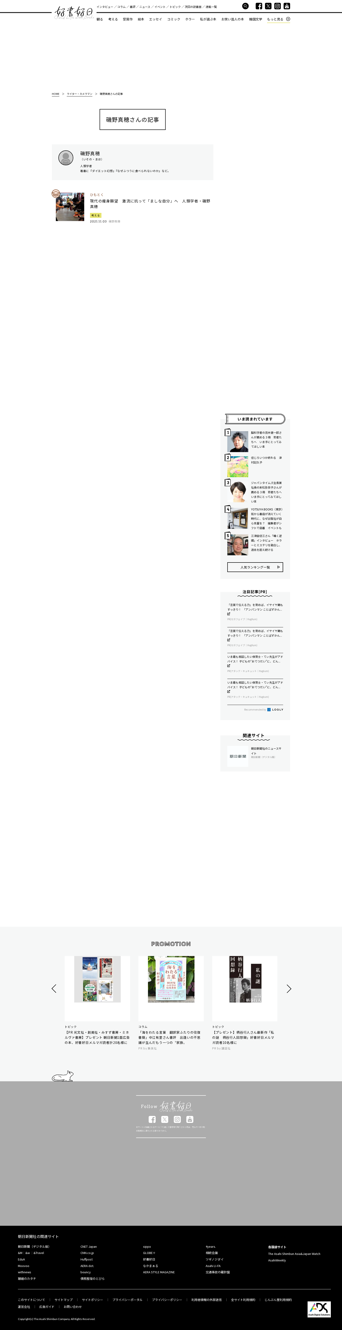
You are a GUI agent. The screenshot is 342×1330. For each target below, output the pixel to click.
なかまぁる (150, 1266)
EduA (21, 1259)
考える (113, 19)
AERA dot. (87, 1266)
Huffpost (86, 1259)
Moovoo (23, 1266)
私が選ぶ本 (208, 19)
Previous (54, 988)
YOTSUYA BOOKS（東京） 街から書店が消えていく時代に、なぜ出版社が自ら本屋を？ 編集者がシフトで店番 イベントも (267, 518)
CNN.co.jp (87, 1253)
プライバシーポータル (127, 1299)
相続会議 (212, 1253)
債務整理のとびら (92, 1278)
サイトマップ (63, 1299)
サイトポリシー (92, 1299)
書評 (132, 7)
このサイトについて (31, 1299)
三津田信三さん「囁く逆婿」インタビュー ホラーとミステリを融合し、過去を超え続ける (266, 543)
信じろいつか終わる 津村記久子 (266, 460)
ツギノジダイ (215, 1259)
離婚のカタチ (27, 1278)
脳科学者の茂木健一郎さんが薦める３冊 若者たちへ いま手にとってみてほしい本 (266, 439)
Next (288, 988)
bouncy (85, 1272)
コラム (121, 7)
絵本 (141, 19)
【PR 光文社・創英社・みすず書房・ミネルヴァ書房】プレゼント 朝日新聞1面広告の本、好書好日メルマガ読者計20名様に (97, 1037)
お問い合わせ (73, 1306)
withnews (24, 1272)
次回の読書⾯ (193, 7)
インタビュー (105, 7)
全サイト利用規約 (243, 1299)
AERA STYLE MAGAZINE (159, 1272)
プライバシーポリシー (167, 1299)
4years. (211, 1246)
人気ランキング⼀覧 (255, 567)
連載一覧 (211, 7)
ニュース (144, 7)
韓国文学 (255, 19)
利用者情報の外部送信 (206, 1299)
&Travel (39, 1253)
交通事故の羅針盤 (218, 1272)
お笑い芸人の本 (232, 19)
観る (100, 19)
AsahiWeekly (277, 1260)
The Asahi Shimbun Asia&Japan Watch (294, 1253)
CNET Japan (88, 1246)
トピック (175, 7)
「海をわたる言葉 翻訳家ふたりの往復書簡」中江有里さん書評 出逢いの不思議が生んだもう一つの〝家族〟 (169, 1037)
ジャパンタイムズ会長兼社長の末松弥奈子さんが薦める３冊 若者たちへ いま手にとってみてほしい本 (267, 492)
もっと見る (275, 19)
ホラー (190, 19)
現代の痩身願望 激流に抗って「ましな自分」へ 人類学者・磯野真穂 (150, 203)
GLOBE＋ (149, 1253)
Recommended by (255, 709)
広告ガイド (46, 1306)
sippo (147, 1246)
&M (20, 1253)
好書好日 (74, 13)
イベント (160, 7)
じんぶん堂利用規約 (278, 1299)
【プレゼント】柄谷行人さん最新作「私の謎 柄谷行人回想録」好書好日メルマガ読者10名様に (243, 1037)
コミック (173, 19)
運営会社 (24, 1306)
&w (27, 1253)
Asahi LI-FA (213, 1266)
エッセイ (155, 19)
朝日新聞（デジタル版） (34, 1246)
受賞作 (128, 19)
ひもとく (97, 195)
